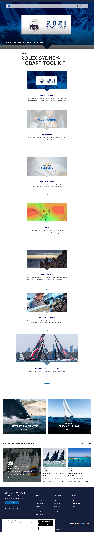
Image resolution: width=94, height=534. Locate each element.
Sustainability (74, 498)
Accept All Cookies (46, 521)
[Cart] (85, 6)
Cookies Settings (45, 528)
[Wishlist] (83, 6)
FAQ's (72, 509)
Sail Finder (38, 495)
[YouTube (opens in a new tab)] (17, 508)
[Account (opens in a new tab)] (80, 6)
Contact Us (73, 511)
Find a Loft (38, 511)
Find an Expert (39, 514)
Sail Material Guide (40, 506)
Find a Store (56, 500)
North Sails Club (57, 503)
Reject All (46, 524)
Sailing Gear (56, 498)
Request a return (57, 509)
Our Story (73, 495)
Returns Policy (57, 506)
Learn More (46, 149)
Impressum (73, 506)
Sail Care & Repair (40, 500)
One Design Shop (40, 498)
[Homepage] (8, 6)
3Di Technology (39, 503)
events (24, 53)
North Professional (75, 503)
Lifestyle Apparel (57, 495)
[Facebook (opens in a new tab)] (6, 508)
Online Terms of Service (61, 522)
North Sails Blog (75, 500)
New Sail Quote (39, 509)
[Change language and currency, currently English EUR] (77, 6)
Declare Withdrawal (58, 511)
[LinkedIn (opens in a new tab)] (13, 508)
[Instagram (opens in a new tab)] (9, 508)
